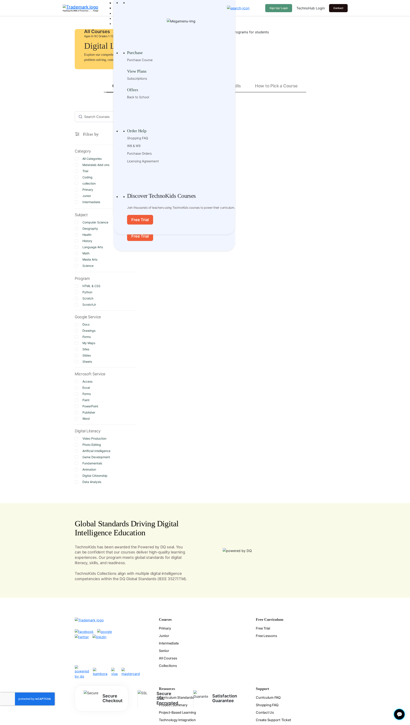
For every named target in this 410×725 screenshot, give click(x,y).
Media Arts (89, 259)
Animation (89, 469)
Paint (85, 400)
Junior (86, 196)
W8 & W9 (134, 146)
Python (87, 292)
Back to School (138, 97)
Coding (87, 177)
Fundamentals (92, 463)
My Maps (88, 343)
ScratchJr (89, 304)
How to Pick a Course (276, 85)
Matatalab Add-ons (95, 165)
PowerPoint (90, 406)
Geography (90, 228)
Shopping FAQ (137, 138)
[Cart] (258, 8)
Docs (85, 324)
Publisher (88, 412)
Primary (87, 189)
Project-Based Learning (177, 712)
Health (86, 234)
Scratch (87, 298)
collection (89, 183)
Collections (168, 665)
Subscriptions (137, 78)
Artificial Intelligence (96, 451)
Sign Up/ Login (278, 8)
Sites (85, 349)
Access (87, 381)
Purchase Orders (139, 153)
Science (88, 265)
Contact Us (265, 712)
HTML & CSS (91, 286)
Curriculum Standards (176, 697)
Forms (86, 337)
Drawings (88, 330)
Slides (86, 355)
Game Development (96, 457)
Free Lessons (266, 636)
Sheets (87, 361)
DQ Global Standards (138, 579)
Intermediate (91, 202)
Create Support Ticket (273, 720)
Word (86, 418)
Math (85, 253)
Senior (164, 651)
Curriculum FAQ (268, 697)
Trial (85, 171)
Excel (86, 387)
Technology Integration (177, 720)
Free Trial (140, 236)
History (87, 241)
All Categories (92, 158)
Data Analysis (91, 482)
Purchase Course (140, 60)
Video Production (94, 438)
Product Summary (173, 705)
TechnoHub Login (310, 8)
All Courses (168, 658)
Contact (338, 8)
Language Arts (92, 247)
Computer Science (95, 222)
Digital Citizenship (94, 475)
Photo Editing (91, 444)
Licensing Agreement (143, 161)
